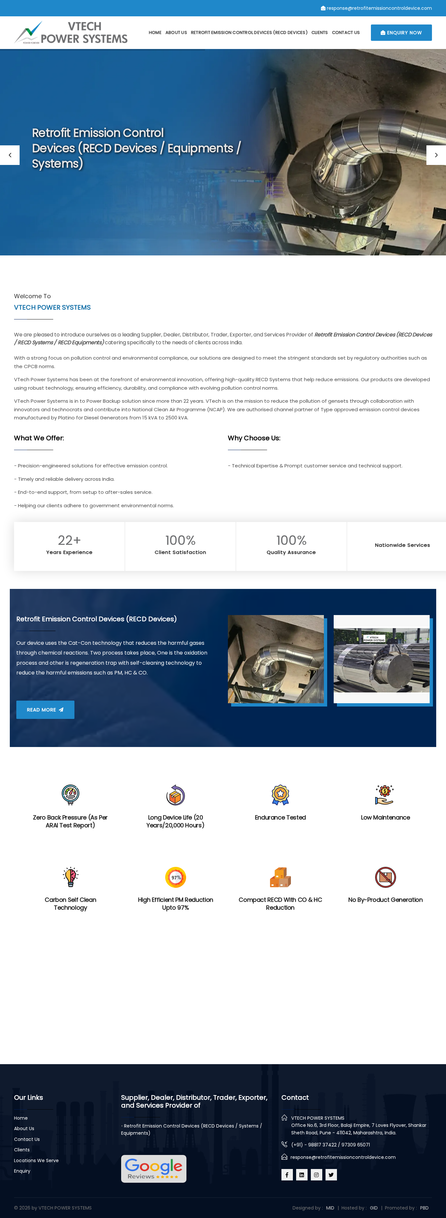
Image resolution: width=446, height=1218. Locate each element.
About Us (176, 32)
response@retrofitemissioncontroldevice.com (343, 1157)
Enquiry (22, 1171)
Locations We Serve (36, 1160)
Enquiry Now (404, 32)
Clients (319, 32)
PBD (424, 1208)
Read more (42, 709)
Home (155, 32)
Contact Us (346, 32)
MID (330, 1208)
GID (374, 1208)
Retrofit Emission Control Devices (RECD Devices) (249, 32)
